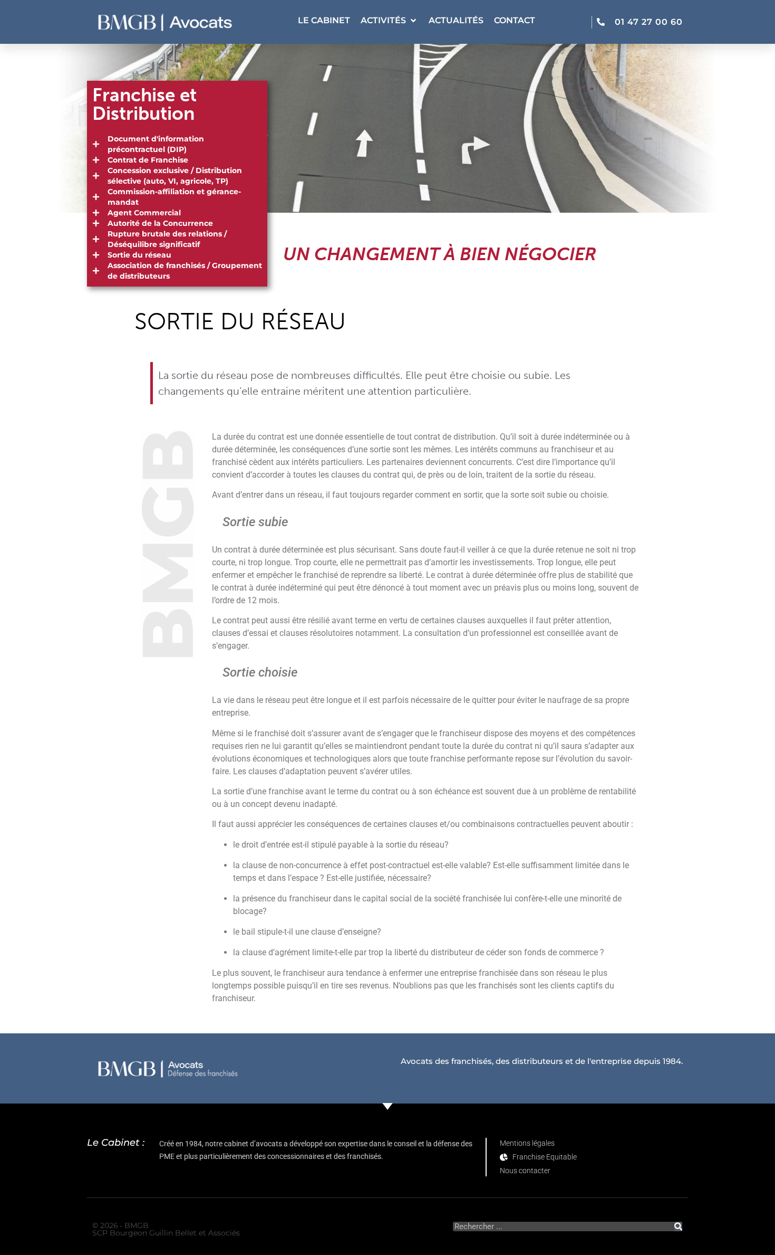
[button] (389, 20)
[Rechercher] (678, 1226)
